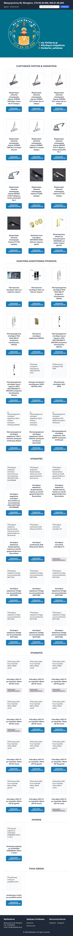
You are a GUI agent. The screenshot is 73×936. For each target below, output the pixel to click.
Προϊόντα (30, 923)
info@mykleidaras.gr (15, 927)
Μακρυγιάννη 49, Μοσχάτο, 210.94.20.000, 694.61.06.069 (34, 2)
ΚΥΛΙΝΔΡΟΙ (36, 652)
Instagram (60, 923)
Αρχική (6, 7)
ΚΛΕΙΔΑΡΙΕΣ (36, 458)
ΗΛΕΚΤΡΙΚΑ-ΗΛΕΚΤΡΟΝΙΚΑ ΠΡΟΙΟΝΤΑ (36, 261)
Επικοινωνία (14, 7)
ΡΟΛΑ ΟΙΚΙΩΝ (36, 868)
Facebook (52, 923)
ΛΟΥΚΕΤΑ (36, 819)
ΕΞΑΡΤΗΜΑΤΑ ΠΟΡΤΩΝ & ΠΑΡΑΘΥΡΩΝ (36, 66)
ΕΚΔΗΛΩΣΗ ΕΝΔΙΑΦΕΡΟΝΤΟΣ (14, 109)
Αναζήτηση (64, 7)
